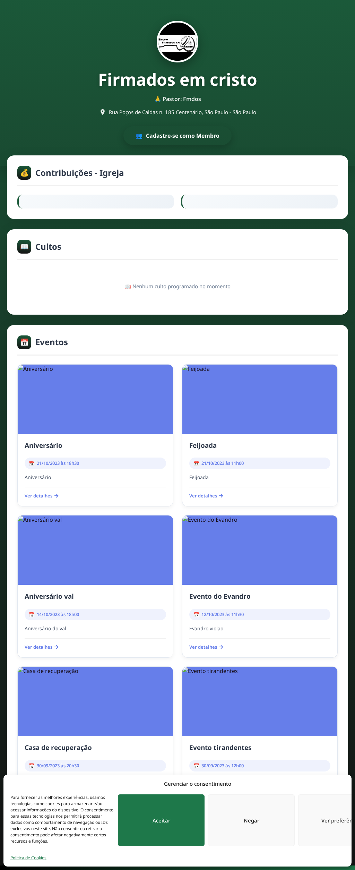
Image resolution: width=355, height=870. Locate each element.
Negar (251, 820)
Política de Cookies (28, 858)
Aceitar (161, 820)
